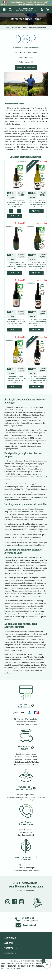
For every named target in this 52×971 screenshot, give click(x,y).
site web (26, 68)
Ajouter (36, 211)
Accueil (7, 27)
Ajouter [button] (15, 216)
